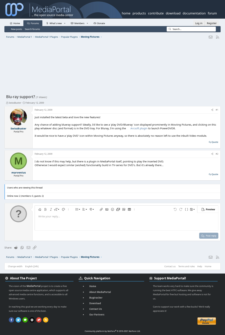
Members (79, 23)
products (139, 13)
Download (95, 303)
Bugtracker (95, 297)
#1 (217, 109)
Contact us (170, 266)
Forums (35, 23)
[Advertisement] (111, 67)
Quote (214, 142)
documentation (194, 13)
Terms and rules (186, 266)
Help (199, 266)
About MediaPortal (100, 292)
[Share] (212, 110)
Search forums (32, 29)
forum (212, 13)
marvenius (18, 172)
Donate (101, 23)
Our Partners (96, 314)
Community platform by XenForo (112, 331)
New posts (16, 29)
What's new (56, 23)
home (126, 13)
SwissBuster (15, 102)
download (173, 13)
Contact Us (95, 309)
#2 (217, 153)
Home (16, 23)
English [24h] (31, 266)
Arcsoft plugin (138, 128)
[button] (64, 23)
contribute (156, 13)
